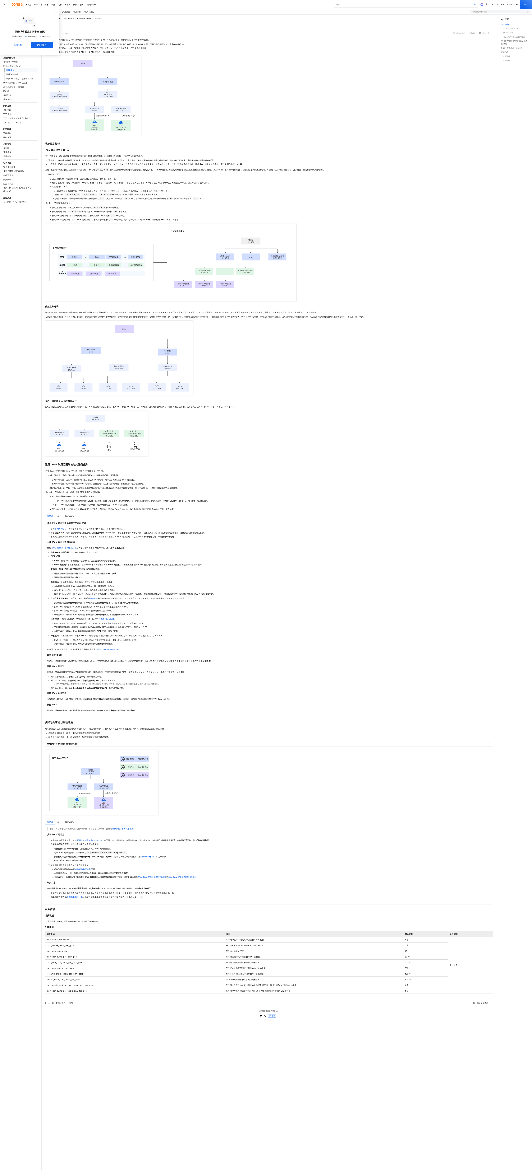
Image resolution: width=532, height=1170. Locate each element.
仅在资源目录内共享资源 (122, 828)
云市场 (67, 4)
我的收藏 (486, 33)
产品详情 (472, 33)
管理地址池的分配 (75, 896)
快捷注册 (18, 45)
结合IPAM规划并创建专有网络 (152, 877)
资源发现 (94, 598)
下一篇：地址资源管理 (478, 1002)
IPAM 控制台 (61, 528)
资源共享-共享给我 (82, 869)
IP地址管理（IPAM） (85, 18)
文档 (496, 4)
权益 (53, 4)
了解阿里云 (91, 4)
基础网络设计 (69, 18)
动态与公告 (89, 11)
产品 (36, 4)
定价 (60, 4)
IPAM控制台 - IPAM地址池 (64, 547)
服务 (82, 4)
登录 (526, 4)
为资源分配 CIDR (106, 618)
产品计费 (66, 11)
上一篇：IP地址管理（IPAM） (61, 1002)
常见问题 (77, 11)
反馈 (273, 1016)
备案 (502, 4)
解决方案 (44, 4)
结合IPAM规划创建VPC (108, 649)
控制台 (509, 4)
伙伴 (75, 4)
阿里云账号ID (147, 856)
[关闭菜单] (4, 4)
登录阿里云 (42, 45)
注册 (516, 4)
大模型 (28, 4)
